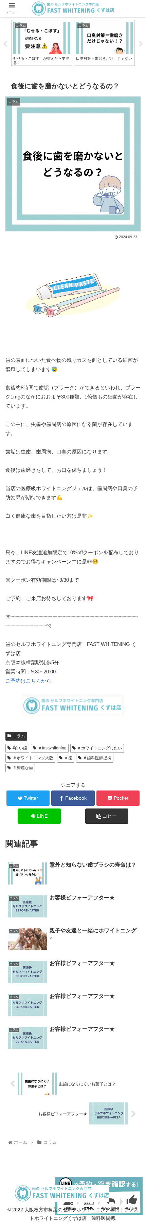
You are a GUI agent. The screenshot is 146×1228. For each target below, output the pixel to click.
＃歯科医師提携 (97, 758)
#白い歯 (20, 748)
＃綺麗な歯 (23, 767)
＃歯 (68, 758)
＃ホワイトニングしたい (99, 748)
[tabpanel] (41, 43)
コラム (19, 735)
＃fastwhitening (52, 748)
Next (141, 44)
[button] (132, 807)
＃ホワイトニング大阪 (33, 758)
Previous (5, 44)
